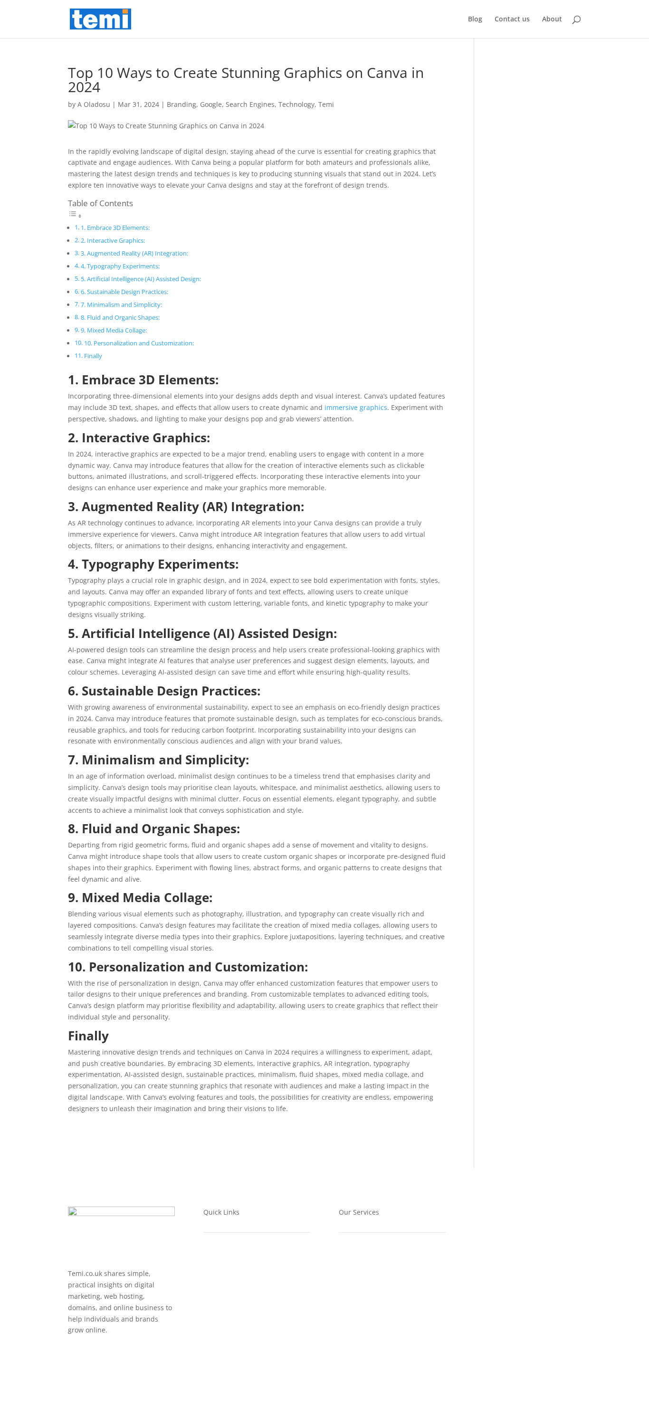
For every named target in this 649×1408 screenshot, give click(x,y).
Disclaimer (220, 1334)
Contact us (512, 19)
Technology (296, 104)
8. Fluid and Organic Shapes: (120, 318)
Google (211, 104)
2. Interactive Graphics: (113, 241)
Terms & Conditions (235, 1316)
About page (222, 1262)
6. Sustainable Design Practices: (124, 292)
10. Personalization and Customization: (139, 343)
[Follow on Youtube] (94, 1357)
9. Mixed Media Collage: (114, 330)
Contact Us (221, 1352)
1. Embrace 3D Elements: (115, 228)
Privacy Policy (225, 1298)
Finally (93, 356)
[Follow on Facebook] (75, 1357)
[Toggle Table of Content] (75, 215)
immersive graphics (355, 407)
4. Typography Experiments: (120, 266)
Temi (326, 104)
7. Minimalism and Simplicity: (121, 305)
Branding (181, 104)
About (552, 19)
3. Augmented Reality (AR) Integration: (134, 253)
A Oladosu (93, 104)
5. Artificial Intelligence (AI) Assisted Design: (141, 279)
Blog (475, 19)
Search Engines (250, 104)
